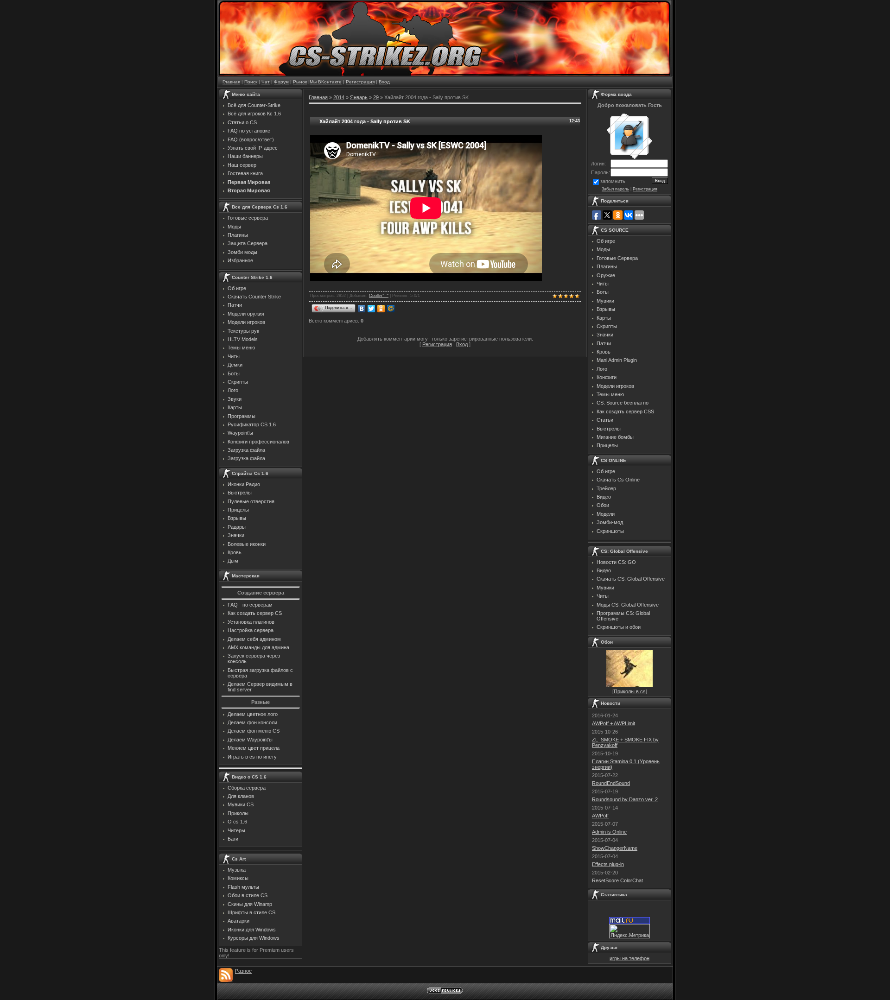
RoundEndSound (611, 783)
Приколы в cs (630, 691)
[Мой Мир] (391, 309)
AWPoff (600, 815)
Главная (231, 81)
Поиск (250, 81)
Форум (281, 81)
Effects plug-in (608, 864)
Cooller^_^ (378, 295)
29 (376, 97)
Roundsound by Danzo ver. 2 (625, 799)
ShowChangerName (614, 848)
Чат (265, 81)
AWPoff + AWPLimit (613, 723)
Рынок (300, 81)
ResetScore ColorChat (617, 880)
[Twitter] (371, 309)
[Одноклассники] (381, 309)
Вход (384, 81)
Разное (243, 971)
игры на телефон (629, 958)
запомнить (612, 181)
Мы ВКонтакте (326, 81)
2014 (338, 97)
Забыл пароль (615, 189)
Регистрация (360, 81)
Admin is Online (609, 832)
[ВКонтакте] (362, 309)
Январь (359, 97)
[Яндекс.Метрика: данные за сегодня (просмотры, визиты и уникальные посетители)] (629, 931)
